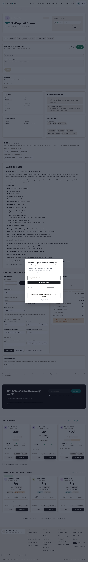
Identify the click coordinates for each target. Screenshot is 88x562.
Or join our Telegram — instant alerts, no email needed (44, 295)
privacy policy (50, 287)
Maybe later (44, 300)
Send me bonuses (44, 282)
